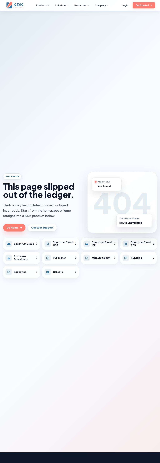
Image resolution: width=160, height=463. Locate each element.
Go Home (12, 227)
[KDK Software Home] (15, 5)
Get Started (142, 5)
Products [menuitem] (41, 5)
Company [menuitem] (100, 5)
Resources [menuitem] (80, 5)
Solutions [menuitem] (60, 5)
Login (125, 5)
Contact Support (42, 227)
